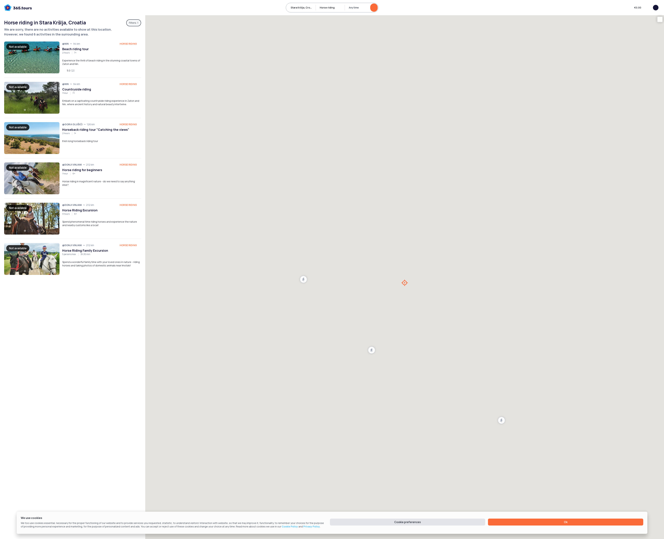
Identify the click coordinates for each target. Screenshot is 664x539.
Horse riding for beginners (82, 170)
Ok (566, 522)
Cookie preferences (407, 522)
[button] (501, 420)
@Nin (65, 43)
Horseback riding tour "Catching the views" (95, 129)
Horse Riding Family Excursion (85, 250)
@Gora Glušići (72, 124)
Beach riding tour (75, 49)
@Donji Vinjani (72, 164)
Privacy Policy (311, 526)
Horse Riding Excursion (80, 210)
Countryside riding (76, 89)
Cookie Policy (290, 526)
